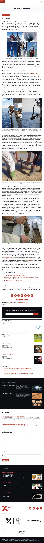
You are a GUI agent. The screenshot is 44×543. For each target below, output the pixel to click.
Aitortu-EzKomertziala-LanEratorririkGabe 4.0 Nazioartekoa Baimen (22, 540)
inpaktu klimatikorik (30, 260)
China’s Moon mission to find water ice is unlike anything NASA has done (9, 495)
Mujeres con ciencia (6, 482)
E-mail (3, 451)
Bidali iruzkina (5, 460)
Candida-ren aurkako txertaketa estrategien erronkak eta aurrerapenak (17, 368)
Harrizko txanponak (6, 401)
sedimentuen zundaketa (7, 257)
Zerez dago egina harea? (7, 393)
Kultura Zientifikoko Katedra (12, 539)
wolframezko (7, 81)
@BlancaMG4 (16, 287)
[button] (12, 295)
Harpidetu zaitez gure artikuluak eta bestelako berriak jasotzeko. (21, 311)
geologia (3, 304)
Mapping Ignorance (6, 492)
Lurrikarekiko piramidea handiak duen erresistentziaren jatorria (16, 374)
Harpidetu (36, 313)
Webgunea (4, 455)
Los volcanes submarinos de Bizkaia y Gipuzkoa (15, 275)
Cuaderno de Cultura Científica (8, 472)
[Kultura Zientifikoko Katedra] (13, 521)
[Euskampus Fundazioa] (34, 521)
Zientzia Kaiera (6, 540)
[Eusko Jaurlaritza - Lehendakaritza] (22, 532)
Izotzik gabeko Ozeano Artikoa (8, 385)
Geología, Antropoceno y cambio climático (13, 280)
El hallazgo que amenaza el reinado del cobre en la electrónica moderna (8, 475)
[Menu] (41, 1)
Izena (3, 447)
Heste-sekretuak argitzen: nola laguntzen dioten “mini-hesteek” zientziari (18, 373)
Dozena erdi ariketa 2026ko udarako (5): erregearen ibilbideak (16, 370)
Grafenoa (5, 371)
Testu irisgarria (6, 15)
